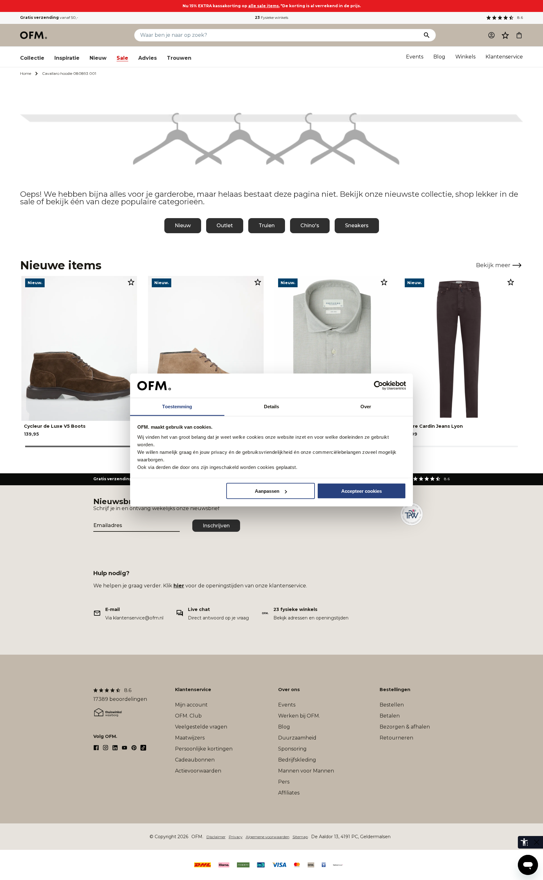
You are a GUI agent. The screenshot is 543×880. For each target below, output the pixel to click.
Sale (122, 58)
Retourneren (396, 738)
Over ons (289, 689)
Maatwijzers (190, 738)
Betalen (390, 716)
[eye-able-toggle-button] (536, 842)
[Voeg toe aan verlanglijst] (131, 281)
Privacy (236, 836)
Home (25, 73)
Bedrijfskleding (297, 760)
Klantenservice (504, 57)
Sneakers (357, 225)
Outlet (225, 225)
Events (414, 57)
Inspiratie (67, 58)
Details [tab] (271, 406)
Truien (267, 225)
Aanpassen (267, 491)
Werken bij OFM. (299, 716)
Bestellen (392, 705)
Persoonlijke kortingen (204, 749)
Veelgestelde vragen (201, 727)
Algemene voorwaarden (267, 836)
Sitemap (300, 836)
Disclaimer (216, 836)
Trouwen (179, 58)
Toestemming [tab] (177, 406)
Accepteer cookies (361, 491)
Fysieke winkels (271, 17)
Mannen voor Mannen (306, 771)
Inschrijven (216, 526)
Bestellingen (395, 689)
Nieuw (98, 58)
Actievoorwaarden (198, 771)
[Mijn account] (491, 35)
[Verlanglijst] (505, 35)
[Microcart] (519, 35)
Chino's (309, 225)
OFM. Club (188, 716)
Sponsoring (292, 749)
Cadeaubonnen (195, 760)
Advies (147, 58)
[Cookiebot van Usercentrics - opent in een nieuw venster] (378, 385)
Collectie (32, 58)
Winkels (465, 57)
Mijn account (191, 705)
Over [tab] (365, 406)
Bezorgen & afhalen (405, 727)
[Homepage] (34, 35)
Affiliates (288, 793)
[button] (505, 35)
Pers (283, 782)
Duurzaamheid (297, 738)
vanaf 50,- (49, 17)
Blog (439, 57)
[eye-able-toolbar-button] (524, 842)
